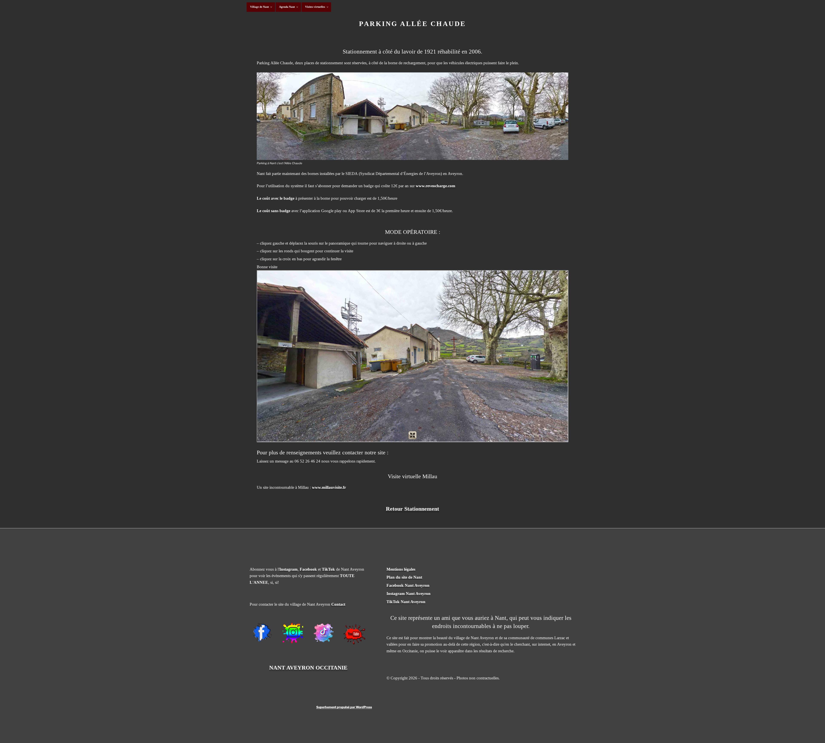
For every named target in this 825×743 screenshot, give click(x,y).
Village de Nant (259, 6)
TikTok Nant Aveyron (406, 601)
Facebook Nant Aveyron (408, 585)
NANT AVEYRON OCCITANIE (308, 668)
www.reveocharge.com (435, 186)
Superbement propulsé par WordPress (344, 707)
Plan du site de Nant (404, 577)
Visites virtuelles (315, 6)
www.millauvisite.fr (329, 487)
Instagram (288, 569)
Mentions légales (401, 569)
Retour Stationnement (412, 509)
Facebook (308, 569)
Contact (338, 604)
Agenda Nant (287, 6)
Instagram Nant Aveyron (409, 593)
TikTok (328, 569)
